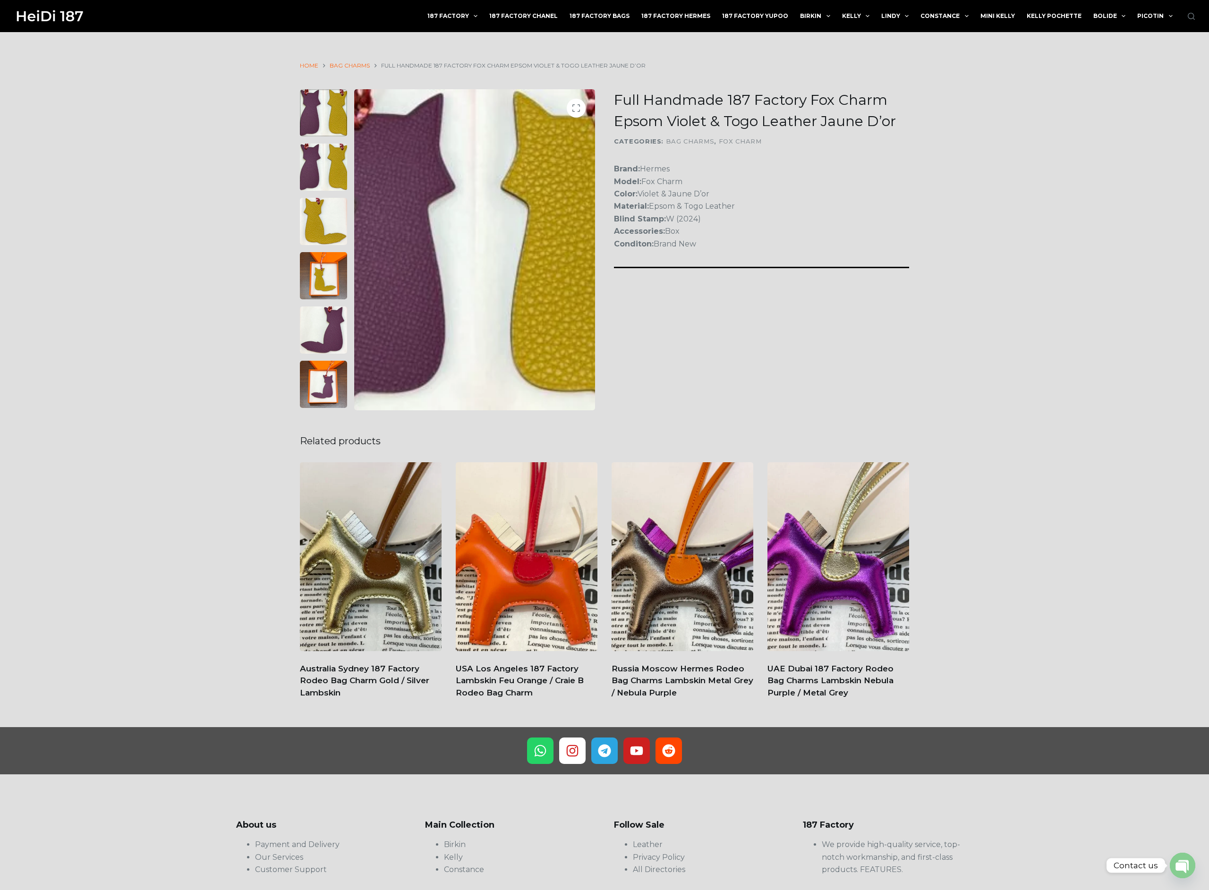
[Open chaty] (1182, 865)
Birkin (810, 15)
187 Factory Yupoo (755, 15)
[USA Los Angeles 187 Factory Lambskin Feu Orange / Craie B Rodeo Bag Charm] (526, 556)
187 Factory (448, 15)
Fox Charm (740, 141)
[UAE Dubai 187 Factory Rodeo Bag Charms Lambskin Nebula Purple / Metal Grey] (838, 556)
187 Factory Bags (600, 15)
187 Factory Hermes (675, 15)
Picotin (1150, 15)
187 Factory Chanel (523, 15)
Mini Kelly (997, 15)
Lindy (890, 15)
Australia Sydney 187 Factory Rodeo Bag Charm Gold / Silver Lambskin (364, 680)
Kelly (851, 15)
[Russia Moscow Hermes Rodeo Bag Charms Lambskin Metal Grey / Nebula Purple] (682, 556)
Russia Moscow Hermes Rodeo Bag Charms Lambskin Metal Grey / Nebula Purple (682, 680)
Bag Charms (690, 141)
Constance (940, 15)
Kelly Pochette (1054, 15)
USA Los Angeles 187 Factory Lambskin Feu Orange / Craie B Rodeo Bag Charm (520, 680)
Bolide (1105, 15)
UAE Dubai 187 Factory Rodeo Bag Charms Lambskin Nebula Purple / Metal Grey (830, 680)
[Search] (1191, 16)
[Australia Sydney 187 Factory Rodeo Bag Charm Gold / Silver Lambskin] (371, 556)
